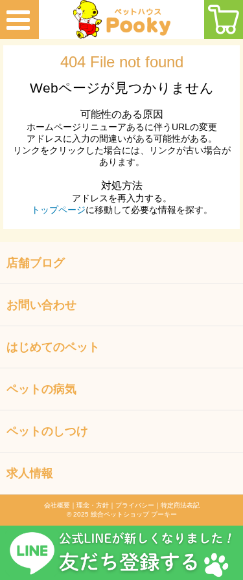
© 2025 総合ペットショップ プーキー (122, 514)
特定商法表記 (180, 505)
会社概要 (57, 505)
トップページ (58, 210)
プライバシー (134, 505)
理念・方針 (92, 505)
